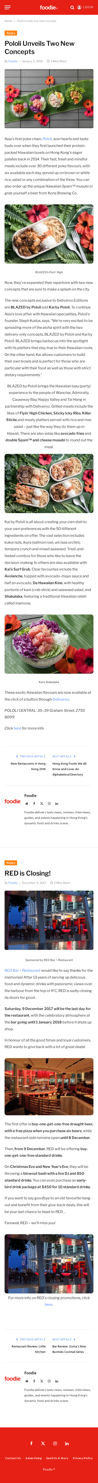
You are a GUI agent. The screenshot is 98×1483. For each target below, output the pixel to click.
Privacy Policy (83, 1458)
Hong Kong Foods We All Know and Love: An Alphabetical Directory (69, 769)
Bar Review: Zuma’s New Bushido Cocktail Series (69, 1349)
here (18, 728)
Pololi (47, 139)
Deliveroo (61, 699)
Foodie (13, 61)
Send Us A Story (57, 1458)
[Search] (72, 7)
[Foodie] (49, 7)
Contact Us (13, 1458)
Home (8, 21)
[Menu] (7, 7)
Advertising (34, 1458)
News (10, 33)
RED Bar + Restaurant (23, 970)
